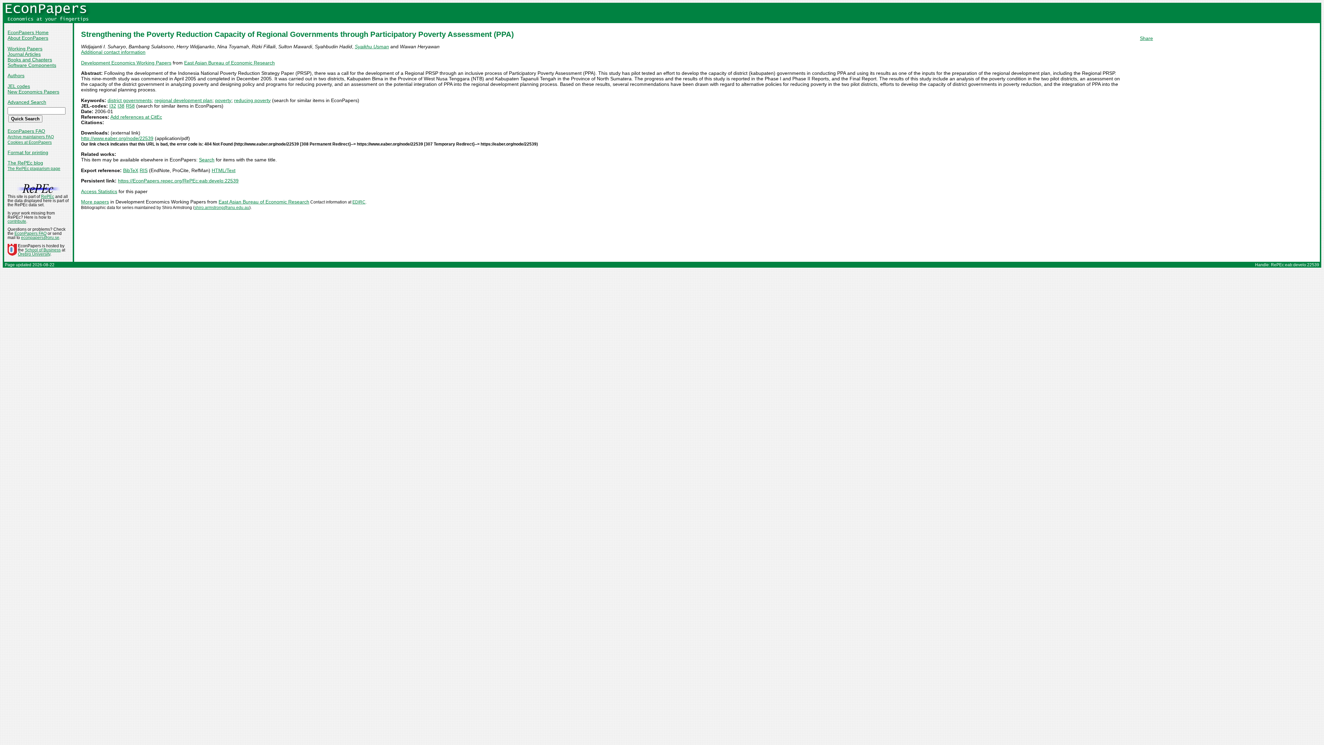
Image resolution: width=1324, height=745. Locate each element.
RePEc (47, 197)
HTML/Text (223, 170)
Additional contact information (113, 52)
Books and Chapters (30, 59)
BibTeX (130, 170)
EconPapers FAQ (26, 131)
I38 (121, 106)
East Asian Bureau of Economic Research (229, 63)
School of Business (43, 250)
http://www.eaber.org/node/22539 (117, 138)
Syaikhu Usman (372, 46)
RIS (144, 170)
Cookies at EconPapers (30, 142)
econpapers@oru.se (40, 238)
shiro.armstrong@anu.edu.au (221, 208)
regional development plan (183, 100)
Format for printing (28, 152)
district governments (130, 100)
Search (206, 159)
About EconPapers (28, 38)
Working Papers (25, 48)
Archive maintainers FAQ (31, 137)
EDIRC (358, 202)
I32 (112, 106)
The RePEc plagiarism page (34, 169)
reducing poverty (252, 100)
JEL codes (19, 86)
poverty (223, 100)
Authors (16, 75)
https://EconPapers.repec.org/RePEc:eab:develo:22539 (178, 180)
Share (1146, 38)
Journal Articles (24, 54)
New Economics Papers (33, 92)
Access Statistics (99, 191)
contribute (17, 221)
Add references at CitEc (136, 117)
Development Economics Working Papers (126, 63)
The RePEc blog (25, 163)
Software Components (32, 65)
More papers (95, 202)
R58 (130, 106)
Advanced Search (27, 102)
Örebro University (34, 254)
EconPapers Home (28, 32)
